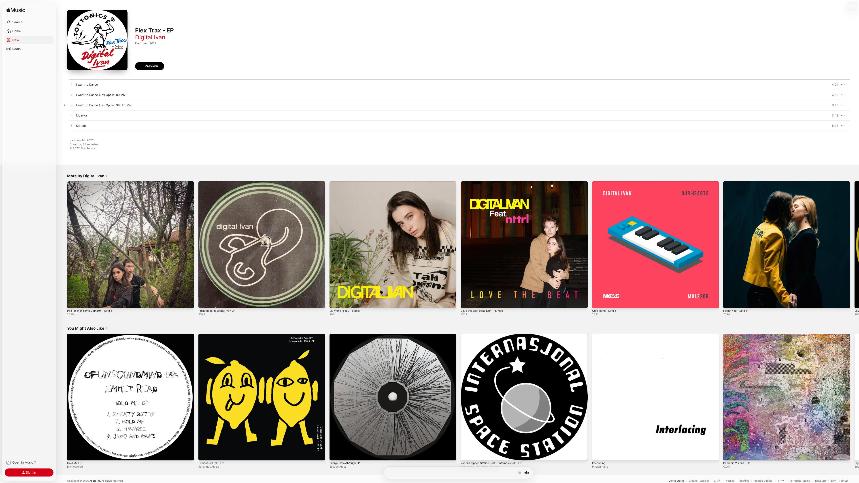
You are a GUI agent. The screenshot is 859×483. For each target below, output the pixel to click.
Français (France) (763, 481)
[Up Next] (519, 473)
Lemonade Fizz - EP (212, 335)
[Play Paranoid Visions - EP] (728, 454)
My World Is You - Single (347, 183)
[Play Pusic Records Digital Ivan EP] (204, 302)
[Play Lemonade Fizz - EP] (204, 454)
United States (676, 481)
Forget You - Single (736, 183)
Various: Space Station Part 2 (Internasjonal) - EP (495, 335)
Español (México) (699, 481)
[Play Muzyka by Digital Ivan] (71, 116)
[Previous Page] (63, 244)
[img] (15, 10)
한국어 (781, 481)
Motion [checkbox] (81, 125)
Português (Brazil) (799, 481)
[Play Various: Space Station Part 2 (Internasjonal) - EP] (466, 454)
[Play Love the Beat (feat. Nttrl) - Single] (466, 302)
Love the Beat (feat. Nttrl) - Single (485, 183)
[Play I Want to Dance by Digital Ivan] (71, 85)
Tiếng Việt (820, 481)
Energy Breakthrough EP (347, 335)
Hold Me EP (75, 335)
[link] (87, 176)
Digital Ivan (150, 37)
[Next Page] (854, 244)
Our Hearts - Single (605, 183)
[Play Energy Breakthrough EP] (335, 454)
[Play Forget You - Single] (728, 302)
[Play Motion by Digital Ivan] (71, 126)
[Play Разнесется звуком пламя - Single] (72, 302)
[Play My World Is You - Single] (335, 302)
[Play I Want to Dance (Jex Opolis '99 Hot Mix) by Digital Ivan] (71, 105)
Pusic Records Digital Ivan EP (218, 183)
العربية (717, 481)
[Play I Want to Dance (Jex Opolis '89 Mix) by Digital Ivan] (71, 95)
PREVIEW (833, 84)
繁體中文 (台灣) (839, 481)
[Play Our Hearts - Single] (597, 302)
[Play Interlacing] (597, 454)
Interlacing (599, 335)
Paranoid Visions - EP (738, 335)
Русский (730, 481)
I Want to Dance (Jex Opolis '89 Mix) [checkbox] (101, 95)
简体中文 (744, 481)
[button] (29, 22)
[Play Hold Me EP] (72, 454)
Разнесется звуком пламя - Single (91, 183)
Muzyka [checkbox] (81, 115)
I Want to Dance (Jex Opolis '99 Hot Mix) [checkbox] (104, 105)
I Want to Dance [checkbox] (87, 84)
